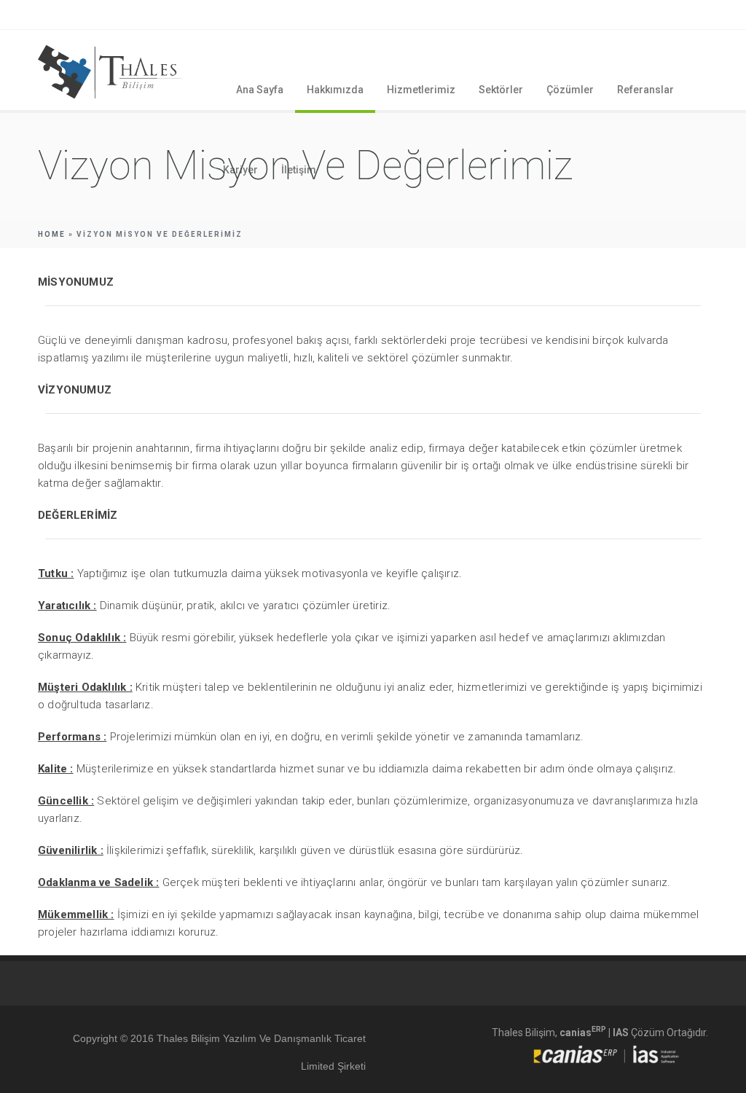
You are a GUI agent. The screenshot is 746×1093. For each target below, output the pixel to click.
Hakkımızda (335, 89)
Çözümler (570, 89)
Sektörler (501, 89)
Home (52, 234)
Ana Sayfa (259, 89)
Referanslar (645, 89)
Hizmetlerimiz (421, 89)
